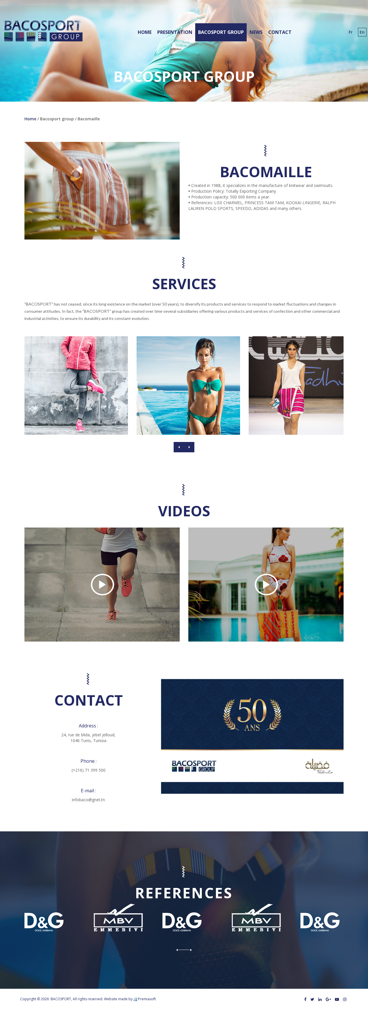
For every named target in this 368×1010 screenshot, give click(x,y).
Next (189, 447)
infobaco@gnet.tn (88, 799)
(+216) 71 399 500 (89, 770)
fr (350, 32)
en (362, 32)
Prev (179, 447)
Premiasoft (147, 999)
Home (30, 118)
